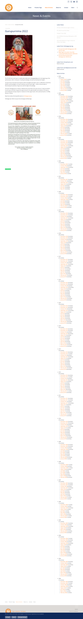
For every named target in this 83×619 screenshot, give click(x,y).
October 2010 (64, 424)
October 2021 (64, 181)
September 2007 (64, 487)
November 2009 (64, 446)
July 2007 (63, 491)
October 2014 (64, 332)
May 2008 (63, 474)
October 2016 (64, 285)
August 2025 (63, 102)
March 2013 (63, 366)
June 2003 (63, 568)
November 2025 (64, 97)
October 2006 (64, 506)
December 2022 (64, 164)
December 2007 (64, 483)
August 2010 (63, 427)
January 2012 (64, 392)
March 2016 (63, 296)
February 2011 (64, 414)
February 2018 (64, 252)
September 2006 (64, 508)
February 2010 (64, 437)
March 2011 (63, 412)
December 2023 (64, 141)
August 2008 (63, 469)
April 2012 (63, 387)
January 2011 (64, 415)
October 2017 (64, 262)
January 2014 (64, 346)
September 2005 (64, 526)
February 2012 (64, 391)
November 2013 (64, 353)
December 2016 (64, 282)
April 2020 (63, 204)
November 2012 (64, 376)
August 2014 (63, 335)
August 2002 (63, 588)
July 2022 (63, 169)
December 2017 (64, 259)
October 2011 (64, 401)
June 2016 (63, 292)
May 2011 (63, 409)
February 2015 (64, 321)
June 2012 (63, 384)
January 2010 (64, 438)
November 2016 (64, 284)
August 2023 (63, 147)
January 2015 (64, 323)
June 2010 (63, 431)
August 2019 (63, 219)
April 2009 (63, 455)
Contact (30, 601)
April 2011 (63, 411)
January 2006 (64, 517)
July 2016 (63, 290)
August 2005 (63, 528)
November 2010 (64, 423)
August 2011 (63, 404)
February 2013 (64, 367)
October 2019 (64, 216)
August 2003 (63, 566)
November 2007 (64, 484)
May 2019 (63, 224)
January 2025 (64, 113)
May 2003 (63, 569)
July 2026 (63, 81)
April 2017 (63, 272)
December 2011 (64, 398)
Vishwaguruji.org (28, 96)
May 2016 (63, 293)
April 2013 (63, 364)
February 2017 (64, 275)
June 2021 (63, 187)
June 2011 (63, 407)
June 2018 (63, 245)
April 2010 (63, 434)
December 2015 (64, 305)
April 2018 (63, 249)
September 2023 (64, 145)
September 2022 (64, 167)
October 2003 (64, 563)
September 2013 (64, 356)
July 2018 (63, 244)
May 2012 (63, 386)
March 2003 (63, 572)
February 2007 (64, 497)
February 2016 (64, 298)
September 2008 (64, 467)
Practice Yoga (12, 601)
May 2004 (63, 549)
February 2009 (64, 457)
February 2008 (64, 477)
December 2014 (64, 329)
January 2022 (64, 173)
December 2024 (64, 119)
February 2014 (64, 344)
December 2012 (64, 375)
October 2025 (64, 99)
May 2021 (63, 189)
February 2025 (64, 112)
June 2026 (63, 82)
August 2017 (63, 265)
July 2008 (63, 471)
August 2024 (63, 125)
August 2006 (63, 509)
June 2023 (63, 150)
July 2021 (63, 185)
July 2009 (63, 451)
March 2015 (63, 320)
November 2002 (64, 583)
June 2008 (63, 472)
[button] (77, 7)
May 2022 (63, 172)
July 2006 (63, 511)
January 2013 (64, 369)
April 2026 (63, 85)
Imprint (76, 609)
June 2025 (63, 105)
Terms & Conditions (73, 611)
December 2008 (64, 464)
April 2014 (63, 341)
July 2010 (63, 429)
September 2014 (64, 333)
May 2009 (63, 454)
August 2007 (63, 489)
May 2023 (63, 152)
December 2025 (64, 96)
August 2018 (63, 242)
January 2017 (64, 276)
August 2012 (63, 381)
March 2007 (63, 495)
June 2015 (63, 315)
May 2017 (63, 270)
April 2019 (63, 225)
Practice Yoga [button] (38, 7)
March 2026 (63, 87)
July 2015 (63, 313)
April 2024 (63, 132)
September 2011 (64, 403)
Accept (7, 617)
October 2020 (64, 198)
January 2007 (64, 498)
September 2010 (64, 426)
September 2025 (64, 101)
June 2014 (63, 338)
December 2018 (64, 236)
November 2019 (64, 214)
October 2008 (64, 466)
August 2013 (63, 358)
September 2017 (64, 264)
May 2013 (63, 363)
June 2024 (63, 128)
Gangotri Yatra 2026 (61, 33)
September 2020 (64, 199)
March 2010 (63, 435)
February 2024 (64, 133)
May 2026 (63, 84)
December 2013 (64, 352)
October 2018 (64, 239)
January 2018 (64, 253)
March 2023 (63, 155)
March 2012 (63, 389)
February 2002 (64, 592)
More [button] (72, 7)
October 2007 (64, 486)
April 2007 (63, 494)
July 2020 (63, 201)
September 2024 (64, 124)
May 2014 (63, 340)
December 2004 (64, 538)
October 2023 (64, 144)
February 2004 (64, 554)
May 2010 (63, 432)
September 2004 (64, 543)
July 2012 (63, 383)
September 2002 (64, 586)
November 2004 (64, 540)
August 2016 (63, 289)
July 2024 (63, 127)
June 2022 (63, 170)
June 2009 (63, 452)
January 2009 (64, 458)
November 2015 (64, 307)
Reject (14, 617)
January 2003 (64, 575)
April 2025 (63, 108)
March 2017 (63, 273)
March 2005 (63, 529)
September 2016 (64, 287)
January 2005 (64, 532)
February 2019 (64, 229)
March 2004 (63, 552)
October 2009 (64, 447)
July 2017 (63, 267)
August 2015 (63, 312)
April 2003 (63, 571)
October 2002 (64, 584)
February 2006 (64, 515)
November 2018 (64, 238)
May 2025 (63, 107)
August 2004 (63, 544)
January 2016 (64, 300)
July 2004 (63, 546)
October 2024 (64, 122)
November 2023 (64, 142)
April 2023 (63, 153)
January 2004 (64, 555)
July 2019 (63, 221)
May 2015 (63, 316)
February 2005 (64, 531)
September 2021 (64, 182)
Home (29, 7)
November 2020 (64, 196)
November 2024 (64, 121)
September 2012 (64, 380)
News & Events (49, 7)
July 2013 (63, 360)
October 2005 (64, 524)
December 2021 (64, 179)
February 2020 (64, 205)
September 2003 (64, 564)
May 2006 (63, 512)
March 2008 (63, 475)
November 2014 (64, 330)
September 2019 (64, 218)
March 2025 (63, 110)
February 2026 (64, 88)
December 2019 (64, 213)
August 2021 (63, 184)
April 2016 (63, 295)
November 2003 (64, 561)
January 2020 (64, 207)
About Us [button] (58, 7)
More (34, 601)
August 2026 (63, 79)
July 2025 (63, 104)
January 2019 (64, 230)
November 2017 (64, 261)
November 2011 (64, 400)
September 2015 (64, 310)
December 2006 (64, 504)
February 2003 (64, 574)
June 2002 (63, 589)
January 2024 (64, 135)
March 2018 (63, 250)
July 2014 (63, 336)
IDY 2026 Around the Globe (63, 30)
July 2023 (63, 148)
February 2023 (64, 156)
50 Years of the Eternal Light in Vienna (65, 27)
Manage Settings (22, 617)
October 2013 (64, 355)
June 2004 (63, 548)
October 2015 (64, 309)
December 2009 (64, 444)
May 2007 (63, 492)
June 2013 (63, 361)
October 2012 (64, 378)
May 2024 (63, 130)
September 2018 (64, 241)
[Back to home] (9, 7)
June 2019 (63, 222)
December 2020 (64, 194)
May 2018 (63, 247)
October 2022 (64, 165)
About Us (26, 601)
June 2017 (63, 269)
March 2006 (63, 514)
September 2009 (64, 449)
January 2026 (64, 90)
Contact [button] (66, 7)
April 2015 (63, 318)
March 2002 (63, 591)
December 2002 (64, 581)
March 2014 (63, 343)
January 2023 (64, 158)
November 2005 (64, 523)
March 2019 (63, 227)
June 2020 (63, 202)
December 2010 (64, 421)
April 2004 (63, 551)
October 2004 (64, 541)
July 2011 (63, 406)
